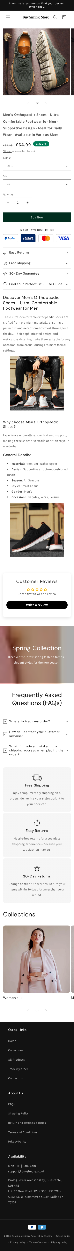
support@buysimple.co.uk (26, 1171)
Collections (15, 1050)
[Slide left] (27, 103)
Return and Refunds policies (27, 1123)
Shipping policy (59, 1242)
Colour (7, 158)
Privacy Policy (17, 1141)
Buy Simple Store (21, 1235)
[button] (8, 17)
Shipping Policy (18, 1113)
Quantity (8, 194)
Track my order (18, 1069)
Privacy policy (17, 1242)
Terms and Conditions (22, 1132)
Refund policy (63, 1235)
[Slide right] (46, 103)
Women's (10, 997)
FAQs (11, 1104)
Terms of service (38, 1242)
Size (5, 176)
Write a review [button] (37, 605)
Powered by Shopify (41, 1235)
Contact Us (15, 1078)
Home (12, 1041)
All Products (16, 1059)
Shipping (7, 151)
